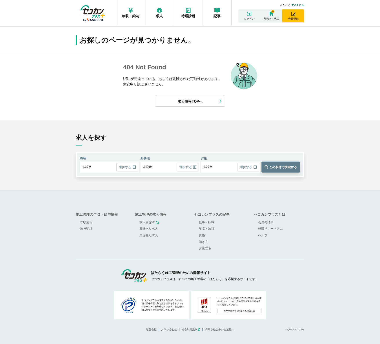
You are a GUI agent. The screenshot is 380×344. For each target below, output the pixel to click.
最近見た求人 (148, 235)
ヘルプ (262, 235)
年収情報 (86, 222)
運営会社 (151, 329)
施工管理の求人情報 (151, 214)
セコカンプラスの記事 (212, 214)
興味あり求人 (271, 18)
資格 (202, 235)
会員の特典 (266, 222)
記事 (217, 16)
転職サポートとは (270, 228)
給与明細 (86, 228)
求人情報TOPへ (190, 101)
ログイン (249, 18)
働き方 (203, 242)
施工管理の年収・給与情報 (97, 214)
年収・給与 (130, 16)
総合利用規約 (189, 329)
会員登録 (293, 18)
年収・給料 (206, 228)
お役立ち (205, 248)
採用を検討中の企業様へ (219, 329)
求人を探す (147, 222)
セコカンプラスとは (269, 214)
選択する (125, 167)
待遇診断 (188, 16)
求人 (159, 16)
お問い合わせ (169, 329)
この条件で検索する (283, 167)
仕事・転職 (206, 222)
